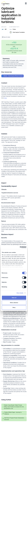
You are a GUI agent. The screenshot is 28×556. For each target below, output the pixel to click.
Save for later (7, 37)
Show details (20, 293)
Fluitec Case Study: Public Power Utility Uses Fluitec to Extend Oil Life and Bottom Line (14, 406)
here (5, 98)
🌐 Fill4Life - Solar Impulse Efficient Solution (12, 76)
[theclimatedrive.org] (5, 3)
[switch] (24, 277)
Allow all (14, 297)
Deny (14, 307)
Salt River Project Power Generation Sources (14, 418)
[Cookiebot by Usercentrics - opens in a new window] (20, 247)
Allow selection (14, 302)
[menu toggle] (26, 3)
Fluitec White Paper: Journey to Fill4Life (13, 413)
